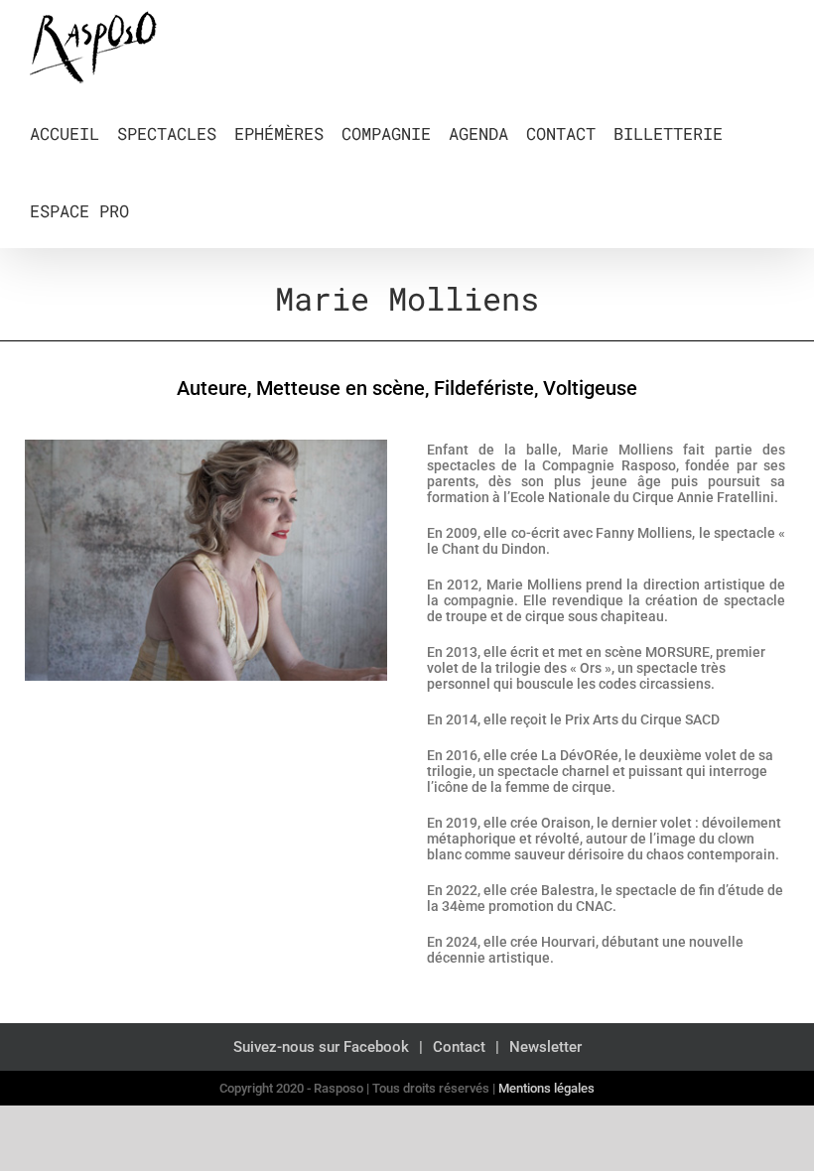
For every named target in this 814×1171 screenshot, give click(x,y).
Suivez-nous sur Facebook (321, 1047)
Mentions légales (546, 1088)
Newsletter (545, 1047)
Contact (459, 1047)
